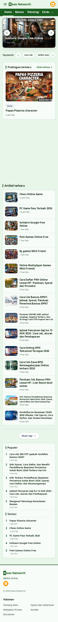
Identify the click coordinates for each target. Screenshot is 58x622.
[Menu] (5, 4)
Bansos (19, 12)
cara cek (28, 55)
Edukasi (47, 12)
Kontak (34, 609)
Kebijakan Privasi (12, 609)
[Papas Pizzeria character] (29, 94)
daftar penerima (46, 55)
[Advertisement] (29, 151)
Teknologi (33, 12)
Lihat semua (44, 67)
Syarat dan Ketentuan (42, 605)
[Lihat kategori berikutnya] (52, 12)
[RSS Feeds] (52, 4)
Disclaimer (9, 614)
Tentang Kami (10, 605)
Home (8, 12)
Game (9, 106)
